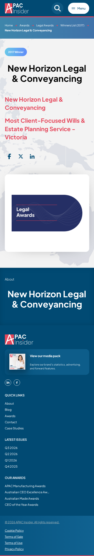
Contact (11, 422)
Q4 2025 (11, 466)
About (9, 403)
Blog (8, 409)
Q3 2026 (11, 448)
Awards (24, 25)
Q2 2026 (11, 454)
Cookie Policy (14, 530)
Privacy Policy (14, 549)
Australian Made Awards (22, 498)
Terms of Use (14, 543)
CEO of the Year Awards (21, 504)
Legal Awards (45, 25)
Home (9, 25)
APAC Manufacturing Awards (25, 486)
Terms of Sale (14, 536)
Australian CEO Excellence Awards (27, 492)
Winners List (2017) (72, 25)
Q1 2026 (11, 460)
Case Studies (14, 428)
